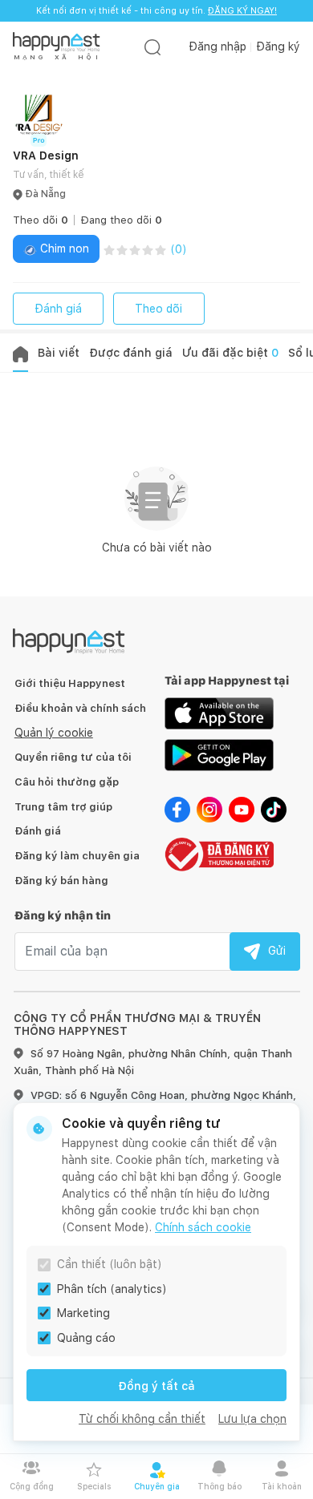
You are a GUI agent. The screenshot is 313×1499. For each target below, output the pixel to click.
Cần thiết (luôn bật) (109, 1264)
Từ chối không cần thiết (142, 1418)
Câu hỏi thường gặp (66, 782)
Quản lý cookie (53, 732)
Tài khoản (282, 1486)
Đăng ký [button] (278, 46)
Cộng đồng (32, 1486)
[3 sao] (134, 248)
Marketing (83, 1313)
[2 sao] (122, 248)
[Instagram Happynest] (209, 808)
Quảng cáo (86, 1337)
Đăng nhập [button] (217, 46)
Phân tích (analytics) (112, 1289)
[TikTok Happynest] (274, 808)
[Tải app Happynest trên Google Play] (219, 754)
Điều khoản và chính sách (80, 708)
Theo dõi (158, 308)
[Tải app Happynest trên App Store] (219, 712)
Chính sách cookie (203, 1227)
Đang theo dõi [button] (121, 220)
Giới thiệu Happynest (69, 683)
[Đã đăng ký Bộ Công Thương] (219, 852)
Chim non (63, 248)
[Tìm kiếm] (152, 47)
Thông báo (219, 1486)
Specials (94, 1486)
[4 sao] (147, 248)
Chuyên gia (157, 1486)
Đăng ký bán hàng (61, 881)
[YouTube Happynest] (241, 808)
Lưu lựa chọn (252, 1418)
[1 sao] (109, 248)
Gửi (277, 950)
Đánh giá (58, 308)
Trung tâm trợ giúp (63, 807)
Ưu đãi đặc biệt (230, 352)
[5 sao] (160, 248)
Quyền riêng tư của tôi (73, 757)
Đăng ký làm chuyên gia (77, 856)
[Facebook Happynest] (177, 808)
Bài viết (58, 352)
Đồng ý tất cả (156, 1386)
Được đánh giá (131, 352)
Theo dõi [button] (40, 220)
